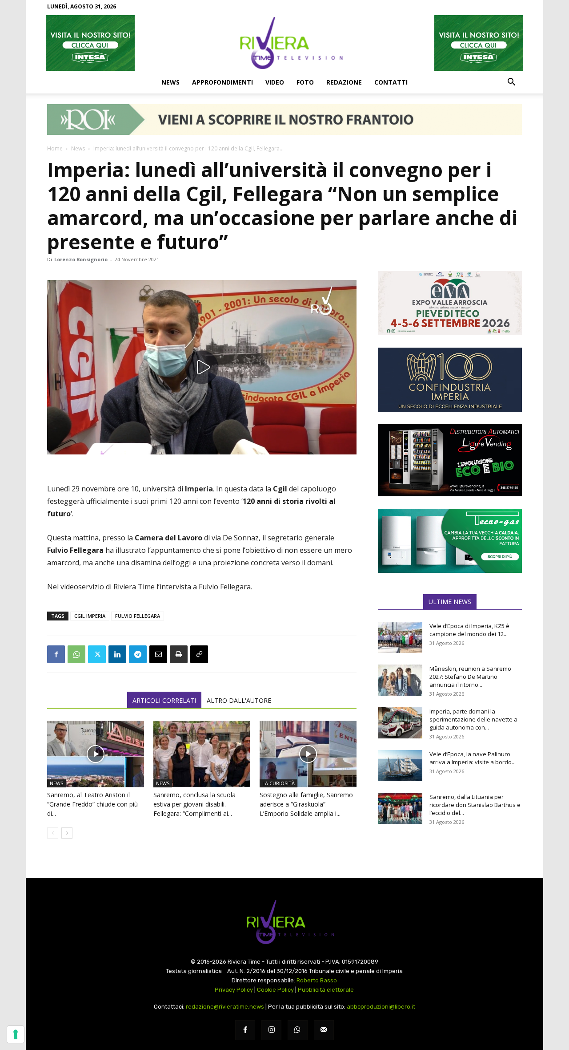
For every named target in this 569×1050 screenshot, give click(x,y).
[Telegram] (138, 654)
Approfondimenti (222, 82)
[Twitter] (97, 654)
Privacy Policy (234, 989)
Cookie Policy (275, 989)
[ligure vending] (450, 460)
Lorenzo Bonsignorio (81, 259)
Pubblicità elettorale (326, 989)
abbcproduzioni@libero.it (381, 1006)
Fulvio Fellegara (137, 615)
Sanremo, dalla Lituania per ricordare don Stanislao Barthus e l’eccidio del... (475, 805)
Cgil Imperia (89, 615)
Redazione (344, 82)
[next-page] (66, 833)
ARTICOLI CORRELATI (164, 700)
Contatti (391, 82)
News (170, 82)
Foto (305, 82)
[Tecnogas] (450, 541)
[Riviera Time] (284, 43)
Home (55, 148)
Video (274, 82)
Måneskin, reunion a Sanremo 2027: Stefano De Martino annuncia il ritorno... (470, 677)
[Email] (158, 654)
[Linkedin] (117, 654)
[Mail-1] (324, 1030)
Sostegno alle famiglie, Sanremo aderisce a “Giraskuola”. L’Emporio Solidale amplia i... (306, 804)
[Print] (179, 654)
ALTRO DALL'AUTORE (239, 700)
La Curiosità (278, 783)
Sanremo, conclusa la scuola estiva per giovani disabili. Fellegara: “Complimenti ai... (194, 804)
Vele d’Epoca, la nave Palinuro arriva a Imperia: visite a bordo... (472, 758)
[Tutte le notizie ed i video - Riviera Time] (284, 922)
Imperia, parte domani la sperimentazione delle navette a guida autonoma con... (473, 719)
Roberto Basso (317, 980)
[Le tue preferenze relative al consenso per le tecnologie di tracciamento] (15, 1034)
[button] (511, 83)
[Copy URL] (199, 654)
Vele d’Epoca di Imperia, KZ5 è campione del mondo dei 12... (469, 630)
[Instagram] (271, 1030)
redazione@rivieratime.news (225, 1006)
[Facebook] (56, 654)
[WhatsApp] (76, 654)
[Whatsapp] (298, 1030)
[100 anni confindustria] (450, 380)
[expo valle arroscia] (450, 303)
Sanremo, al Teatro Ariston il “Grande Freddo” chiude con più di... (92, 804)
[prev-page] (52, 833)
